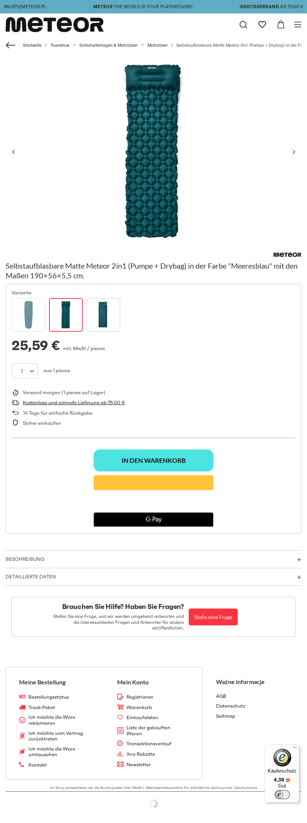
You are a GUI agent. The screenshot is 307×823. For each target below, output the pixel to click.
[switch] (282, 794)
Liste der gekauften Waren (148, 730)
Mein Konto (133, 682)
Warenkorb (139, 708)
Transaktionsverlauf (149, 744)
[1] (103, 315)
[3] (66, 315)
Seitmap (225, 716)
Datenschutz (230, 706)
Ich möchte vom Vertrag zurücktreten (55, 736)
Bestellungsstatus (48, 697)
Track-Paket (41, 708)
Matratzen (157, 45)
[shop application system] (153, 803)
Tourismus (60, 45)
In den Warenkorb (154, 460)
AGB (221, 696)
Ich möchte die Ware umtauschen (51, 752)
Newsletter (139, 765)
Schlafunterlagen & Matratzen (108, 45)
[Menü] (295, 749)
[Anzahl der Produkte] (25, 370)
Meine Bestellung (42, 682)
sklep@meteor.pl (25, 6)
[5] (28, 315)
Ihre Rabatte (141, 754)
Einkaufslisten (142, 718)
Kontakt (37, 765)
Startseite (32, 45)
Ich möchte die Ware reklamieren (51, 720)
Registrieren (140, 697)
